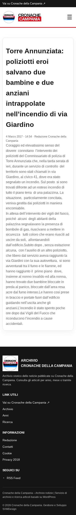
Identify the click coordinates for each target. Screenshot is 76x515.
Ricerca (8, 422)
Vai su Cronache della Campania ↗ (24, 3)
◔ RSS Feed (11, 478)
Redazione (10, 440)
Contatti (8, 446)
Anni (5, 415)
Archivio (8, 409)
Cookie (7, 453)
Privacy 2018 (11, 459)
